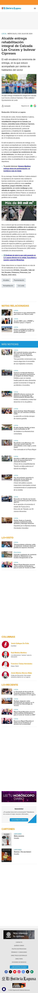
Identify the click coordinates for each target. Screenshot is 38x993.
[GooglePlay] (31, 971)
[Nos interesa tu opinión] (19, 934)
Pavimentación (19, 280)
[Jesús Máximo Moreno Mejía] (5, 675)
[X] (10, 971)
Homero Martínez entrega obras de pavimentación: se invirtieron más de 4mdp (17, 168)
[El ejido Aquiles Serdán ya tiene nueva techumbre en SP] (7, 430)
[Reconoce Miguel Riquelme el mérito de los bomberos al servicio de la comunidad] (7, 721)
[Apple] (27, 971)
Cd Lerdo (21, 286)
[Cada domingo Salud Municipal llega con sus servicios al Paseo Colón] (7, 415)
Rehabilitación (8, 286)
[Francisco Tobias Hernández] (5, 665)
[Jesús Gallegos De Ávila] (5, 644)
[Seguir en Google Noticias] (34, 105)
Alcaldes (6, 280)
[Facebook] (6, 971)
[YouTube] (14, 971)
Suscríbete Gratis (19, 820)
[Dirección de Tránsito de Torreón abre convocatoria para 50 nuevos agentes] (7, 505)
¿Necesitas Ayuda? (19, 967)
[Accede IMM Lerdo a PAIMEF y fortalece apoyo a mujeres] (7, 321)
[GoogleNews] (23, 971)
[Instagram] (19, 971)
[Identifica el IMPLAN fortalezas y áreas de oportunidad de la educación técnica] (7, 463)
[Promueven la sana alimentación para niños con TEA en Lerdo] (7, 312)
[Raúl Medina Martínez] (5, 654)
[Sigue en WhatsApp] (31, 105)
